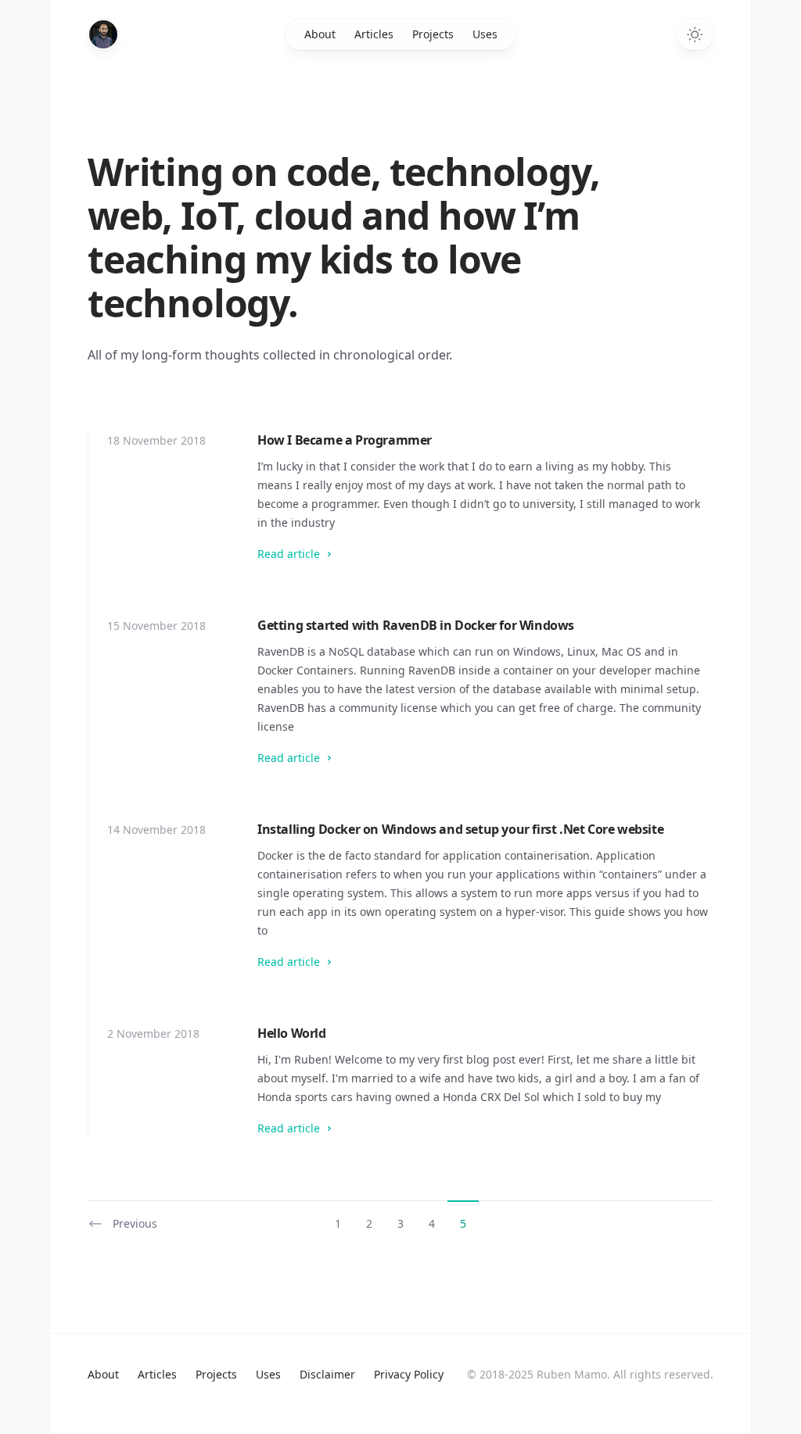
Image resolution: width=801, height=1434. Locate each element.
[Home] (103, 34)
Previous (135, 1223)
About (320, 34)
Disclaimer (327, 1374)
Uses (484, 34)
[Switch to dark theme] (694, 34)
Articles (373, 34)
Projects (433, 34)
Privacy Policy (409, 1374)
